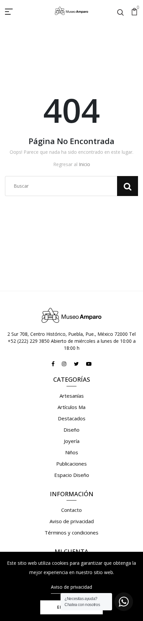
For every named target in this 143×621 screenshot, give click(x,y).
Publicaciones (71, 463)
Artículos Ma (71, 407)
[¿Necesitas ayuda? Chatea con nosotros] (123, 601)
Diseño (71, 429)
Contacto (71, 510)
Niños (71, 452)
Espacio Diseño (71, 475)
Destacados (71, 418)
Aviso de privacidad (72, 521)
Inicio (84, 164)
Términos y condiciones (71, 532)
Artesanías (72, 395)
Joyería (71, 441)
